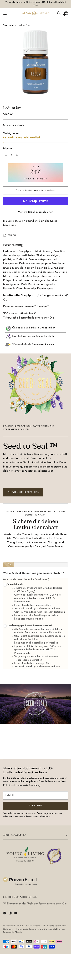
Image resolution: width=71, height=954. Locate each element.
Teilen (12, 236)
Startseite (8, 25)
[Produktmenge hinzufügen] (6, 155)
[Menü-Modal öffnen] (4, 12)
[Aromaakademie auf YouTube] (16, 913)
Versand (29, 221)
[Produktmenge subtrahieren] (17, 155)
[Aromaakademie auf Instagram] (11, 913)
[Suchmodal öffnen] (58, 12)
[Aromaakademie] (35, 13)
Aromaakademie (34, 926)
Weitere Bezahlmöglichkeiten (35, 212)
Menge (7, 148)
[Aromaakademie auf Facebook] (5, 913)
